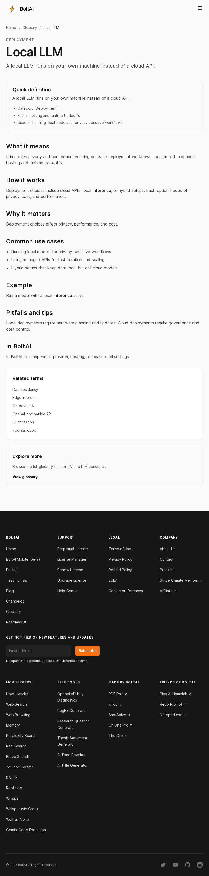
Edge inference (25, 397)
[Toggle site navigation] (200, 8)
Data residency (25, 389)
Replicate (14, 788)
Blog (10, 591)
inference (102, 190)
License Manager (71, 559)
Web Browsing (18, 714)
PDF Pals (116, 694)
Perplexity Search (21, 735)
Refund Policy (120, 570)
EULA (113, 580)
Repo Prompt (171, 704)
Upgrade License (71, 580)
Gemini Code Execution (26, 830)
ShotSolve (117, 714)
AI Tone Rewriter (71, 755)
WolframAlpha (17, 819)
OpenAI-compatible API (32, 414)
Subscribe (88, 650)
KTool (114, 704)
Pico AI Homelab (173, 694)
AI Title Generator (72, 765)
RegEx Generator (72, 710)
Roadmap (14, 622)
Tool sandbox (24, 430)
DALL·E (11, 777)
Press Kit (167, 570)
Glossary (29, 27)
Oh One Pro (118, 725)
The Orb (116, 735)
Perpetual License (72, 549)
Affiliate (166, 591)
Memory (13, 725)
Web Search (16, 704)
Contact (166, 559)
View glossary (25, 476)
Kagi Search (16, 746)
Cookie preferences (126, 591)
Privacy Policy (120, 559)
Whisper (13, 798)
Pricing (12, 570)
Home (11, 27)
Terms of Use (120, 549)
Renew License (70, 570)
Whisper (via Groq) (22, 809)
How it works (17, 694)
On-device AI (23, 406)
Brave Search (17, 756)
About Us (167, 549)
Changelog (15, 601)
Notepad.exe (171, 714)
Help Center (67, 591)
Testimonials (16, 580)
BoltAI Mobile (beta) (23, 559)
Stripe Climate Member (179, 580)
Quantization (23, 422)
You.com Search (20, 767)
